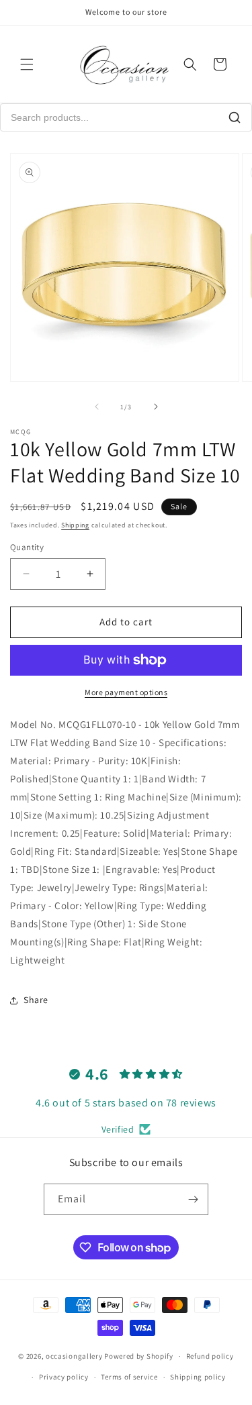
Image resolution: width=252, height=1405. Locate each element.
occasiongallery (74, 1356)
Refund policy (210, 1356)
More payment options (126, 692)
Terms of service (129, 1377)
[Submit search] (234, 117)
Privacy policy (64, 1377)
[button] (27, 64)
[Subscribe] (193, 1199)
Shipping (75, 525)
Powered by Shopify (138, 1356)
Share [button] (36, 1000)
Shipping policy (198, 1377)
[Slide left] (97, 406)
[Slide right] (156, 406)
